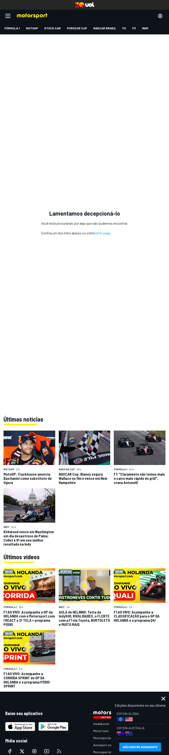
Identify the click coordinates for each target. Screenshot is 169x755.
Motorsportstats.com (108, 752)
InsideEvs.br (101, 724)
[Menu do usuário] (160, 15)
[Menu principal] (7, 15)
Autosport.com (103, 745)
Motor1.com (101, 731)
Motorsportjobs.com (107, 738)
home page (102, 233)
